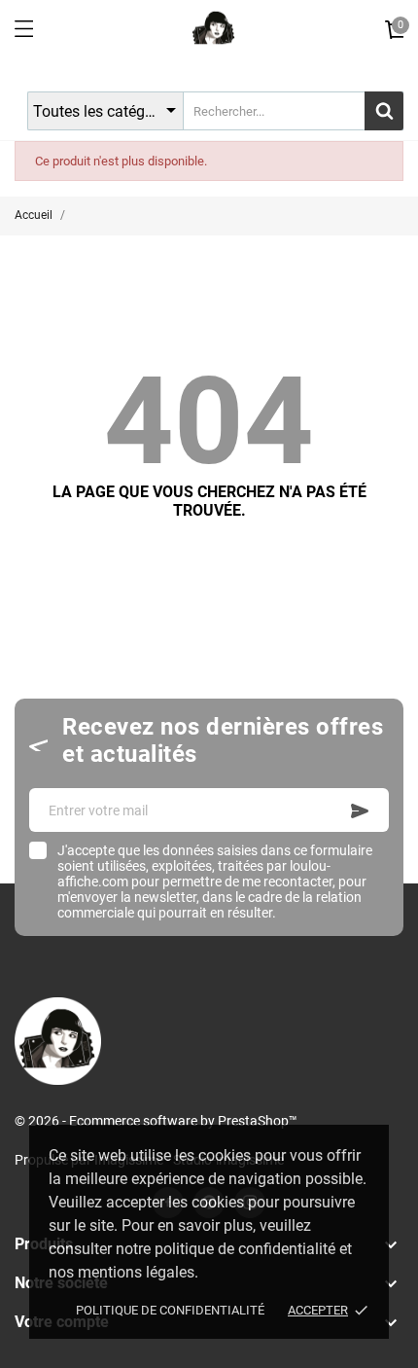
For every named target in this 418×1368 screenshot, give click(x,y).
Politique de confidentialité (170, 1310)
